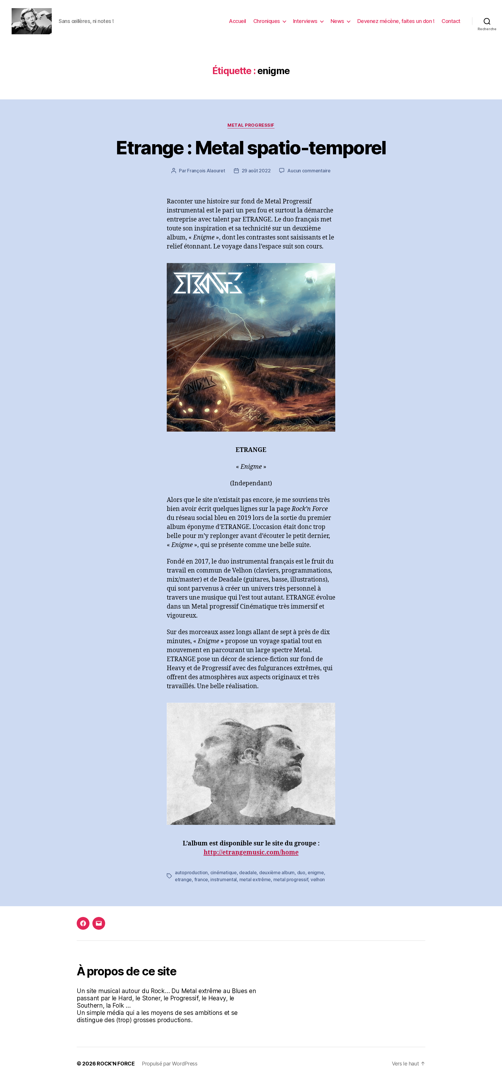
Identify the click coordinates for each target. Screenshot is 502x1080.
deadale (248, 872)
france (201, 879)
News (337, 21)
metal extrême (255, 879)
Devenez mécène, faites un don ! (396, 21)
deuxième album (277, 872)
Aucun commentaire (308, 171)
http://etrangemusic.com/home (251, 853)
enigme (316, 872)
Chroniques (266, 21)
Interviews (305, 21)
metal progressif (290, 879)
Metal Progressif (251, 125)
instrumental (223, 879)
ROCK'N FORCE (116, 1064)
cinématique (223, 872)
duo (301, 872)
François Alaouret (206, 171)
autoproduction (191, 872)
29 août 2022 (256, 171)
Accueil (237, 21)
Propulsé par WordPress (170, 1064)
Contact (451, 21)
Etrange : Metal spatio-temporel (251, 147)
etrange (183, 879)
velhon (318, 879)
